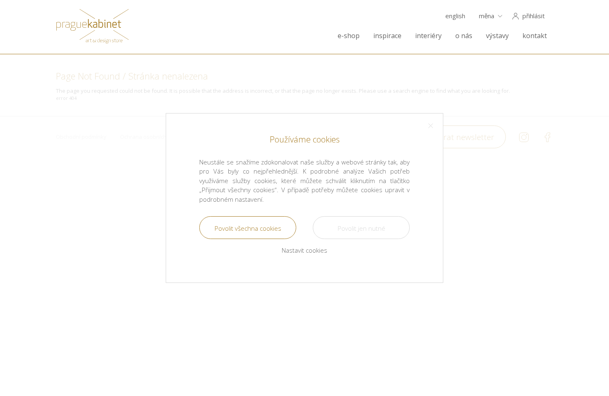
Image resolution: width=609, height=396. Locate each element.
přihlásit (533, 15)
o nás (463, 35)
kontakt (534, 35)
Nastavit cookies (304, 250)
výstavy (497, 35)
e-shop (349, 35)
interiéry (428, 35)
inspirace (387, 35)
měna (486, 15)
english (455, 15)
